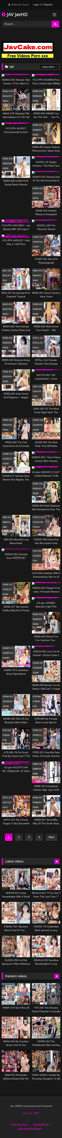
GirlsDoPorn (41, 1124)
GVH (35, 561)
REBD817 (37, 802)
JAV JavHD (17, 14)
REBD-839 (38, 91)
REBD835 (7, 343)
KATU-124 (7, 797)
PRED (5, 430)
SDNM (6, 706)
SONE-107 (8, 584)
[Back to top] (51, 1127)
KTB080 (36, 701)
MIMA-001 (37, 270)
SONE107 (7, 589)
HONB (6, 463)
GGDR (36, 430)
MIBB (35, 774)
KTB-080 (37, 696)
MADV (6, 314)
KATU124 (7, 802)
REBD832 (37, 309)
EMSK (36, 198)
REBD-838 (8, 158)
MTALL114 (38, 343)
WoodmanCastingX (30, 1128)
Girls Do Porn (19, 1124)
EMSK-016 (38, 188)
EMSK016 (37, 193)
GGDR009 (38, 425)
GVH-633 (37, 551)
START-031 (38, 237)
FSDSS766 (38, 522)
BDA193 (7, 275)
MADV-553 (8, 304)
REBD (36, 101)
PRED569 (7, 425)
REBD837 (37, 130)
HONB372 (7, 459)
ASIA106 (37, 391)
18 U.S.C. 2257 (31, 1113)
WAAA (6, 101)
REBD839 (37, 96)
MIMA (35, 280)
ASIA (35, 396)
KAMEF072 (8, 653)
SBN (5, 527)
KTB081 (6, 735)
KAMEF (6, 658)
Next (51, 837)
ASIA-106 (37, 386)
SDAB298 (37, 668)
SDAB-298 (38, 663)
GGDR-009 (38, 420)
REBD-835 (8, 338)
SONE (5, 594)
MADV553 (7, 309)
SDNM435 (7, 701)
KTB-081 (7, 730)
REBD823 (37, 619)
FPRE (35, 740)
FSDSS (36, 527)
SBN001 (7, 522)
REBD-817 (38, 797)
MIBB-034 (37, 764)
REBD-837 (38, 125)
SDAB (35, 673)
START (36, 247)
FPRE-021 (38, 730)
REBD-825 (38, 484)
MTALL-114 (38, 338)
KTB (35, 706)
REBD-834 (8, 372)
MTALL (36, 347)
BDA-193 (7, 270)
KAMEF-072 (8, 648)
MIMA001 (37, 275)
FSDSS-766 (38, 517)
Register (48, 4)
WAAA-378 (8, 91)
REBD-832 (38, 304)
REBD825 (37, 488)
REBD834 (7, 376)
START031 (38, 242)
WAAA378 (7, 96)
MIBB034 (37, 769)
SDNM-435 (8, 696)
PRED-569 (8, 420)
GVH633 (37, 556)
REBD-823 (38, 614)
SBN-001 (7, 517)
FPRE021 (37, 735)
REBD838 (7, 163)
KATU (5, 807)
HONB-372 (8, 454)
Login (36, 4)
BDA (5, 280)
